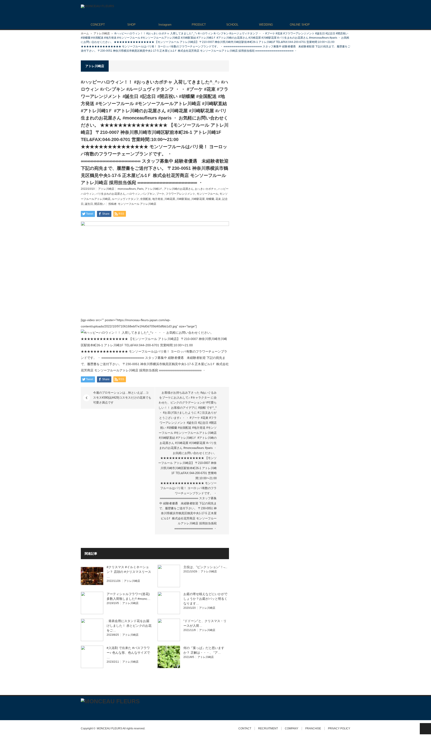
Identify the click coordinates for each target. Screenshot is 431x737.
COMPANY (291, 728)
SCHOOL (232, 24)
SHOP (131, 24)
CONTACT (244, 728)
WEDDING (266, 24)
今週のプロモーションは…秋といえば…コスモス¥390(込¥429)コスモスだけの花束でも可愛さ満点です (122, 397)
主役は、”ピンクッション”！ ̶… (205, 567)
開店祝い (99, 203)
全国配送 (145, 199)
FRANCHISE (313, 728)
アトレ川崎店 (102, 33)
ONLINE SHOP (300, 24)
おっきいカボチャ (205, 188)
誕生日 (89, 203)
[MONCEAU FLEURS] (97, 6)
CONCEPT (98, 24)
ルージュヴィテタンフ (125, 199)
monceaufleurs (127, 188)
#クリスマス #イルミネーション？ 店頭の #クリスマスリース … (129, 571)
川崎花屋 (169, 199)
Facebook (91, 710)
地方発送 (157, 199)
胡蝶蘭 (210, 199)
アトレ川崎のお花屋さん (179, 188)
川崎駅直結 (183, 199)
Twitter (83, 710)
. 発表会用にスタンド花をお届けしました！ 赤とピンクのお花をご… (129, 625)
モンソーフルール (207, 193)
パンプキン (148, 193)
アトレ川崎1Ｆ (154, 188)
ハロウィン (133, 193)
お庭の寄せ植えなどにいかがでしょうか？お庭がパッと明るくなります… (205, 598)
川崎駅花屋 (198, 199)
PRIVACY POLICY (339, 728)
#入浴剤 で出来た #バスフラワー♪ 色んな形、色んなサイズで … (128, 652)
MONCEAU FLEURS (109, 728)
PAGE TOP (425, 728)
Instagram (165, 24)
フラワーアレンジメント (180, 193)
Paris (140, 188)
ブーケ (160, 193)
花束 (218, 199)
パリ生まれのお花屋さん (110, 193)
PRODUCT (199, 24)
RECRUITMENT (268, 728)
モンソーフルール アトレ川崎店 (137, 203)
